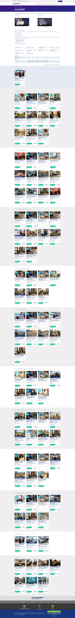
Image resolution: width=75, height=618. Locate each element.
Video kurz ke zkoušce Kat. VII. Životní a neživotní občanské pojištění (31, 438)
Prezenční (33, 61)
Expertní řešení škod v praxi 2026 (43, 195)
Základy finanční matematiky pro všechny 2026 (19, 585)
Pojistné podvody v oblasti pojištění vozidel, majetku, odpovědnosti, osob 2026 (55, 568)
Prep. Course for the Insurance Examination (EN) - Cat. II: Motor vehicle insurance (54, 196)
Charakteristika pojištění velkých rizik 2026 (31, 338)
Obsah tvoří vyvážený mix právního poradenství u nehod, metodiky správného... (54, 439)
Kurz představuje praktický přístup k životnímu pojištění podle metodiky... (19, 137)
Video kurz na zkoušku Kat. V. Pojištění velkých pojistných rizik (54, 320)
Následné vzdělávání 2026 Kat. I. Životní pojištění (19, 119)
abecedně (45, 64)
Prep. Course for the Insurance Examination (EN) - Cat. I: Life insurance (42, 137)
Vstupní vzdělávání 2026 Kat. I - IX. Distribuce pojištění (31, 101)
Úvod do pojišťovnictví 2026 (30, 584)
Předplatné (46, 61)
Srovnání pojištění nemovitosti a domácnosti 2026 (31, 237)
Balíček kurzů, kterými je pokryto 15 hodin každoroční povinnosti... (20, 179)
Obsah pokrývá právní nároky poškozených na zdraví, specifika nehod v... (43, 197)
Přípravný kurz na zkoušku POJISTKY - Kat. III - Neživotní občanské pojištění (19, 220)
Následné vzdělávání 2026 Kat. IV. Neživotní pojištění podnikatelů (19, 296)
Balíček (38, 61)
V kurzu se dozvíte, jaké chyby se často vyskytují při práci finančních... (19, 568)
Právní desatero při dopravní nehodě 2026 (31, 178)
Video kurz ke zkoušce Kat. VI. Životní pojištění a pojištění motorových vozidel (31, 397)
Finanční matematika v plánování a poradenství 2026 (31, 567)
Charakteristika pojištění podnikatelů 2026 (41, 296)
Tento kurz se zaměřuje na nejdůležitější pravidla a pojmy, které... (55, 238)
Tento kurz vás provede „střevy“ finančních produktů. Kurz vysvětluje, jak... (19, 586)
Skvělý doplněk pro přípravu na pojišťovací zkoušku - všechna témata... (43, 522)
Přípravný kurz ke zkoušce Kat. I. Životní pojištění (19, 101)
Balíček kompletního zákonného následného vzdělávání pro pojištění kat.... (19, 440)
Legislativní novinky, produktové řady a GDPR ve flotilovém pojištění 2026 (43, 545)
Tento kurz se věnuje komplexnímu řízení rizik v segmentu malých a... (43, 298)
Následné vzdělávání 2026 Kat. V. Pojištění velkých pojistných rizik (19, 338)
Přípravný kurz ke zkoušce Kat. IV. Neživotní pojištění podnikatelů (19, 279)
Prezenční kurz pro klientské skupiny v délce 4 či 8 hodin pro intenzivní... (42, 103)
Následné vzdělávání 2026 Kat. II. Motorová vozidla (19, 178)
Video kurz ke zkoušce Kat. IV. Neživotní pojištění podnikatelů (54, 279)
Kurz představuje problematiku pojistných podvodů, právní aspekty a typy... (55, 569)
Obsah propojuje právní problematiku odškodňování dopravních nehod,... (19, 256)
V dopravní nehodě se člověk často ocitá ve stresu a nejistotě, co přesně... (31, 179)
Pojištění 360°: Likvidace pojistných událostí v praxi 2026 (32, 479)
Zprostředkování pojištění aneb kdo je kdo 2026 (43, 585)
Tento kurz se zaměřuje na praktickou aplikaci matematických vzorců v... (31, 568)
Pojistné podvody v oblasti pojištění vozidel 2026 (20, 196)
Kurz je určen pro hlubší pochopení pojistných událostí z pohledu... (42, 238)
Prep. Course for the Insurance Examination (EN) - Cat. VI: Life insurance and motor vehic (42, 397)
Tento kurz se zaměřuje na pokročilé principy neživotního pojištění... (54, 339)
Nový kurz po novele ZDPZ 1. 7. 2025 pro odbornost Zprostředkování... (20, 80)
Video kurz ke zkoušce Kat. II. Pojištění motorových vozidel (54, 160)
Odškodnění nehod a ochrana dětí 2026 (31, 137)
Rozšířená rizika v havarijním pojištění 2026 (54, 178)
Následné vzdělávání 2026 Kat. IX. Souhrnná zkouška (55, 503)
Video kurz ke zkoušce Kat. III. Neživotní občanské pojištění (54, 219)
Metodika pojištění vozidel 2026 (31, 195)
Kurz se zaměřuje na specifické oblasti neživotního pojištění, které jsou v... (54, 179)
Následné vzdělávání (38, 60)
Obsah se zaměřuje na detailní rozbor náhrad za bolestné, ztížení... (31, 138)
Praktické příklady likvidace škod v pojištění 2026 (20, 255)
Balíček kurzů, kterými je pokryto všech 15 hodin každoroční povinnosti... (20, 120)
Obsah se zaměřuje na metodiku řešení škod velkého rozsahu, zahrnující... (19, 356)
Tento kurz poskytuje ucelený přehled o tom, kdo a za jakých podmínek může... (43, 586)
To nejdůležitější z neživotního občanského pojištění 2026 (54, 237)
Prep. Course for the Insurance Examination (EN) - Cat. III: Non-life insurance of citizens (32, 255)
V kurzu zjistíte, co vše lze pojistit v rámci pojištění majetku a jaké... (31, 238)
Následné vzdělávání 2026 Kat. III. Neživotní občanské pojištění (19, 237)
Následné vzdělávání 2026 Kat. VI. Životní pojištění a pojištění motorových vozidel (55, 379)
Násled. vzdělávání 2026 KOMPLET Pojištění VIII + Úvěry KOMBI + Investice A (20, 480)
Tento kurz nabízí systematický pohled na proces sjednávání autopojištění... (32, 196)
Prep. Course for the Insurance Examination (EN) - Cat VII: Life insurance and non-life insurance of (43, 438)
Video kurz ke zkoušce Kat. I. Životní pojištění (54, 101)
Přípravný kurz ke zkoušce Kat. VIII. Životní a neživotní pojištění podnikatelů (20, 462)
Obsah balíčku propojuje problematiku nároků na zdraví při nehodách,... (19, 398)
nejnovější (49, 64)
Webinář (42, 61)
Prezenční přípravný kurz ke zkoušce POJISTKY (42, 101)
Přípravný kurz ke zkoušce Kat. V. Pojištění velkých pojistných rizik (19, 320)
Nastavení (54, 613)
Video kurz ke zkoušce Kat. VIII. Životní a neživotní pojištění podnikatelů (42, 480)
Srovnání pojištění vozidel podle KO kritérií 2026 (43, 178)
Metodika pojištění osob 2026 (19, 136)
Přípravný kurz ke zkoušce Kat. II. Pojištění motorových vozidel (19, 160)
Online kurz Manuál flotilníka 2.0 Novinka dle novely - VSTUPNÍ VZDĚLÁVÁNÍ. (19, 78)
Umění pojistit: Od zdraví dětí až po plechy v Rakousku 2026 (20, 397)
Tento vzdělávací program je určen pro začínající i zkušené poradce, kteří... (31, 585)
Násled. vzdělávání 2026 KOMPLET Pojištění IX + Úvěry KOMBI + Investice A (20, 521)
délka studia (57, 64)
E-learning (29, 61)
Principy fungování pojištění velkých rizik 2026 (55, 338)
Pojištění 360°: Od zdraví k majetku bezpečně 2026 (55, 438)
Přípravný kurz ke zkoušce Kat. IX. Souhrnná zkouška (20, 503)
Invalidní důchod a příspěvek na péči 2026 (54, 119)
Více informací (22, 614)
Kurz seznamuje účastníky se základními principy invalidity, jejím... (31, 120)
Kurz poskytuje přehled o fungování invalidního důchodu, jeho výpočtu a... (54, 120)
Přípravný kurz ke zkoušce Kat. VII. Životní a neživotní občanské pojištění (20, 421)
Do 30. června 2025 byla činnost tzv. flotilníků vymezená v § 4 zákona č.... (42, 546)
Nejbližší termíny (45, 60)
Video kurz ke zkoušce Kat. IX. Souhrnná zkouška (42, 521)
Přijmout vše (54, 611)
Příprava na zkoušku (31, 60)
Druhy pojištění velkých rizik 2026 (43, 337)
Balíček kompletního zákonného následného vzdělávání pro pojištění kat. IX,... (20, 523)
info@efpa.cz (53, 609)
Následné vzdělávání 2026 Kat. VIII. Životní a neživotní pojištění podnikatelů (55, 462)
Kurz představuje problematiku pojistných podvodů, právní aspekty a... (20, 197)
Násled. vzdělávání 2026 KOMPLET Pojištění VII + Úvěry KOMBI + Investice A (20, 438)
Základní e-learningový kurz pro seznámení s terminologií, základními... (31, 103)
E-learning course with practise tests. (42, 398)
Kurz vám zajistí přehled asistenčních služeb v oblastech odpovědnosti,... (42, 568)
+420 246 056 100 (39, 609)
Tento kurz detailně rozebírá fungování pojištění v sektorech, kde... (43, 338)
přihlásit (60, 1)
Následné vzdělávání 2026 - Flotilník (30, 544)
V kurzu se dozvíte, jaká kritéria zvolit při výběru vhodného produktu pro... (43, 179)
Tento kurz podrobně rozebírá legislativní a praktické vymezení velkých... (31, 339)
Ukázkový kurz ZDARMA (19, 34)
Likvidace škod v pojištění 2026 (19, 355)
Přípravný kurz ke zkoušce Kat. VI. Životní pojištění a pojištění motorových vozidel (20, 379)
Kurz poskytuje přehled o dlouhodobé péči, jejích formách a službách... (42, 120)
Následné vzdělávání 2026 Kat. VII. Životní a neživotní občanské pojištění (55, 421)
